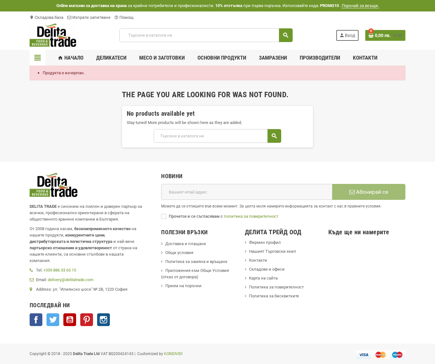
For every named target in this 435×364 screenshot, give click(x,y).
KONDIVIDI (173, 354)
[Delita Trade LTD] (53, 35)
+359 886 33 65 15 (59, 270)
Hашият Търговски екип (272, 251)
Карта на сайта (263, 278)
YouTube (69, 319)
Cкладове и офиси (267, 269)
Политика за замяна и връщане (196, 261)
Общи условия (179, 252)
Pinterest (86, 319)
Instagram (103, 319)
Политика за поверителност (276, 287)
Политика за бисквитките (274, 296)
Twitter (52, 319)
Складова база (46, 17)
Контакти (258, 260)
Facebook (36, 319)
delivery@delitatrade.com (70, 279)
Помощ (123, 17)
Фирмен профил (265, 242)
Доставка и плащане (185, 243)
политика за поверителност (251, 216)
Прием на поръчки (183, 285)
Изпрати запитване (91, 17)
